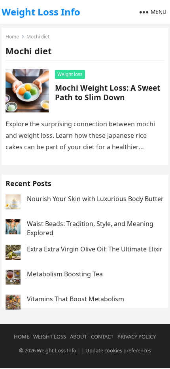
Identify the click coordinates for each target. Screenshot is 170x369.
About (78, 336)
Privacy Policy (136, 336)
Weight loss (70, 74)
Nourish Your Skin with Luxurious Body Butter (95, 198)
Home (12, 36)
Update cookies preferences (118, 350)
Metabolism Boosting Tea (65, 274)
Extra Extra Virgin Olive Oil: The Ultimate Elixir (94, 249)
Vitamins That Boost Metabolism (75, 299)
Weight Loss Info (41, 11)
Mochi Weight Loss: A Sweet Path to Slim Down (107, 92)
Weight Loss (49, 336)
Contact (102, 336)
